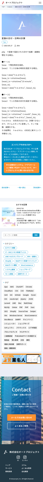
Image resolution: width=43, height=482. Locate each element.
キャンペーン (28, 319)
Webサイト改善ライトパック (26, 261)
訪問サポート (22, 274)
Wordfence (8, 319)
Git (11, 295)
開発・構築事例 (10, 348)
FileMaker (30, 291)
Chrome (29, 287)
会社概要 (25, 471)
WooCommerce (27, 265)
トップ (7, 465)
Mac (19, 303)
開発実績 (8, 471)
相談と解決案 (9, 344)
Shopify (8, 261)
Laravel (7, 303)
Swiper (33, 311)
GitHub (18, 295)
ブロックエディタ (10, 332)
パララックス (21, 327)
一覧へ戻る (22, 187)
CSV (22, 291)
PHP (26, 307)
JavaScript (14, 299)
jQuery (23, 299)
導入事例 (15, 340)
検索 (36, 235)
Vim (5, 315)
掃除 (28, 340)
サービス (8, 468)
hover (33, 295)
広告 (22, 340)
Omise (14, 307)
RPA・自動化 (32, 256)
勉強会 (6, 340)
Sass (32, 307)
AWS (12, 287)
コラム (24, 465)
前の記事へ (6, 187)
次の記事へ (37, 187)
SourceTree (23, 311)
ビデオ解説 (33, 327)
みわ (18, 45)
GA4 (5, 295)
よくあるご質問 (21, 425)
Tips (4, 42)
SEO (6, 311)
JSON (31, 299)
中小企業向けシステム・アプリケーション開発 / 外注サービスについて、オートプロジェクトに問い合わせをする (21, 168)
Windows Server (16, 315)
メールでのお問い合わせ (21, 417)
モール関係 (9, 274)
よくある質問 (26, 468)
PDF (20, 307)
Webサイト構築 (11, 265)
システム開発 (10, 269)
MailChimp (28, 303)
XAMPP (18, 319)
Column (9, 7)
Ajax (6, 287)
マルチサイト (24, 332)
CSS (16, 291)
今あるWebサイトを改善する (25, 336)
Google (26, 295)
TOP (3, 7)
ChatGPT (19, 287)
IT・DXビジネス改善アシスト (15, 252)
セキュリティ (9, 327)
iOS (5, 299)
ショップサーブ (24, 269)
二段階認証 (8, 336)
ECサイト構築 (10, 248)
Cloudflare (8, 291)
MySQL (7, 307)
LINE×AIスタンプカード (14, 256)
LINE (14, 303)
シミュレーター (10, 323)
